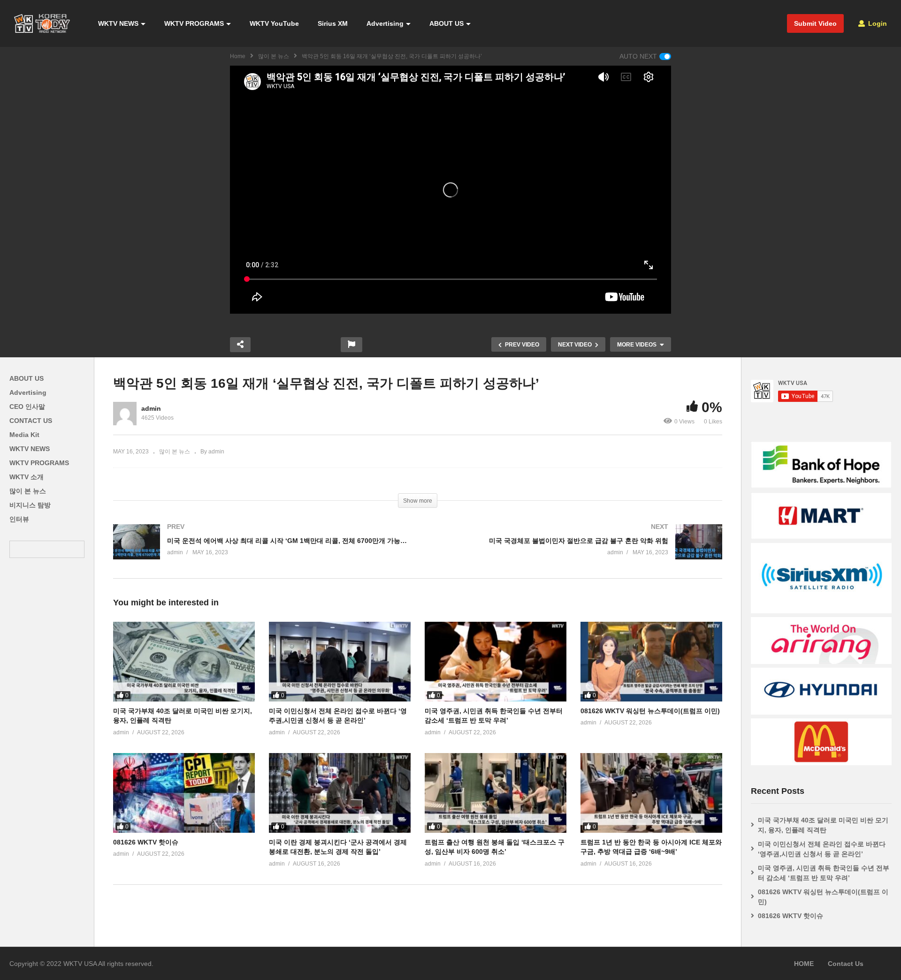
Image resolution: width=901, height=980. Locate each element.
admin (151, 408)
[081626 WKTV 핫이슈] (184, 793)
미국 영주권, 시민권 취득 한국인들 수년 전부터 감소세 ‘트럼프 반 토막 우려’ (823, 873)
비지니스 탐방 (30, 505)
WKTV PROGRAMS (194, 23)
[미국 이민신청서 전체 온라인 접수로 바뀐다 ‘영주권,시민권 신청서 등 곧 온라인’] (340, 661)
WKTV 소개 (26, 477)
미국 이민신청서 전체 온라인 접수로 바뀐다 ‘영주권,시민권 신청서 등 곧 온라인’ (822, 849)
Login (876, 23)
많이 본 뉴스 (273, 56)
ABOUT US (446, 23)
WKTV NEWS (118, 23)
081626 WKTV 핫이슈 (145, 842)
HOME (804, 963)
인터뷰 (19, 519)
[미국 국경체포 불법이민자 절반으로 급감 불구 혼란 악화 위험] (574, 551)
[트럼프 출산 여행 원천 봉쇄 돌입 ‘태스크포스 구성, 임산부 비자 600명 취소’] (495, 793)
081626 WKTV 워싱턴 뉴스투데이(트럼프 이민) (650, 711)
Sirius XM (333, 23)
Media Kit (24, 434)
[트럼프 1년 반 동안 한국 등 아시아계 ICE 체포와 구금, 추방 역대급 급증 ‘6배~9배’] (651, 793)
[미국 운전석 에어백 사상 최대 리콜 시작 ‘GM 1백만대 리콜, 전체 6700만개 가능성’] (260, 551)
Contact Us (845, 963)
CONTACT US (30, 420)
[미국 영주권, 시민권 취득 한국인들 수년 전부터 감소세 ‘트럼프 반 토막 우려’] (495, 661)
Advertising (385, 23)
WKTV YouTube (274, 23)
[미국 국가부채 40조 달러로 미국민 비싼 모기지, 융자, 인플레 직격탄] (184, 661)
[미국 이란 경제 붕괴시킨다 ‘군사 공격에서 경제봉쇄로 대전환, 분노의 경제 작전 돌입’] (340, 793)
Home (237, 56)
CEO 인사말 (27, 406)
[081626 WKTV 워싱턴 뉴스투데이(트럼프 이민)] (651, 661)
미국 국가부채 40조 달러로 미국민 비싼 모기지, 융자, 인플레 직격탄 (823, 825)
